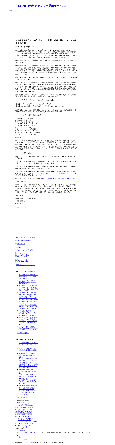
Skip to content (8, 10)
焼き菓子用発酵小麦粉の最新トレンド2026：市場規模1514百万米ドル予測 (28, 381)
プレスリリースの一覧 (35, 432)
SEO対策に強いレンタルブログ (25, 265)
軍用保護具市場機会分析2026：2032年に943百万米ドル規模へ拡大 (28, 371)
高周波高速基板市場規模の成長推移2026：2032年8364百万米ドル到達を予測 (28, 376)
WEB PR (23, 404)
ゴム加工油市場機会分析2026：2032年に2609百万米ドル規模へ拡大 (28, 344)
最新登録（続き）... (23, 333)
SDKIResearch (25, 207)
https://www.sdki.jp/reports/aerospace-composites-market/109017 (58, 178)
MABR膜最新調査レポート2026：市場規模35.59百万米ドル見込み (28, 355)
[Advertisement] (46, 25)
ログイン (18, 247)
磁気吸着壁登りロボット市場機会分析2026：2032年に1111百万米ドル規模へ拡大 (28, 365)
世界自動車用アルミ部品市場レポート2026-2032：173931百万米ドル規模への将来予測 (28, 387)
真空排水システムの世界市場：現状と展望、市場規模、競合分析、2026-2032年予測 (28, 294)
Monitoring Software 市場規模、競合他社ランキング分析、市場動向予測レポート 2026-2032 (28, 306)
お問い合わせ (21, 430)
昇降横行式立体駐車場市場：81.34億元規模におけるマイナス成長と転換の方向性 (28, 392)
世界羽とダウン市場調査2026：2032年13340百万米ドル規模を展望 (28, 349)
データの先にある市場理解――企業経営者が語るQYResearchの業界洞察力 (28, 276)
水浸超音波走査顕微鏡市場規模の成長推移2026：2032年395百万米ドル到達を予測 (28, 360)
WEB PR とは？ (21, 402)
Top (20, 437)
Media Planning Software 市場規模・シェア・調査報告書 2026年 (28, 322)
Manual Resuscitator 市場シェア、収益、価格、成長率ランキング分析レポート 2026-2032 (28, 327)
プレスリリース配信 (29, 237)
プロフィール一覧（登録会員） (25, 250)
